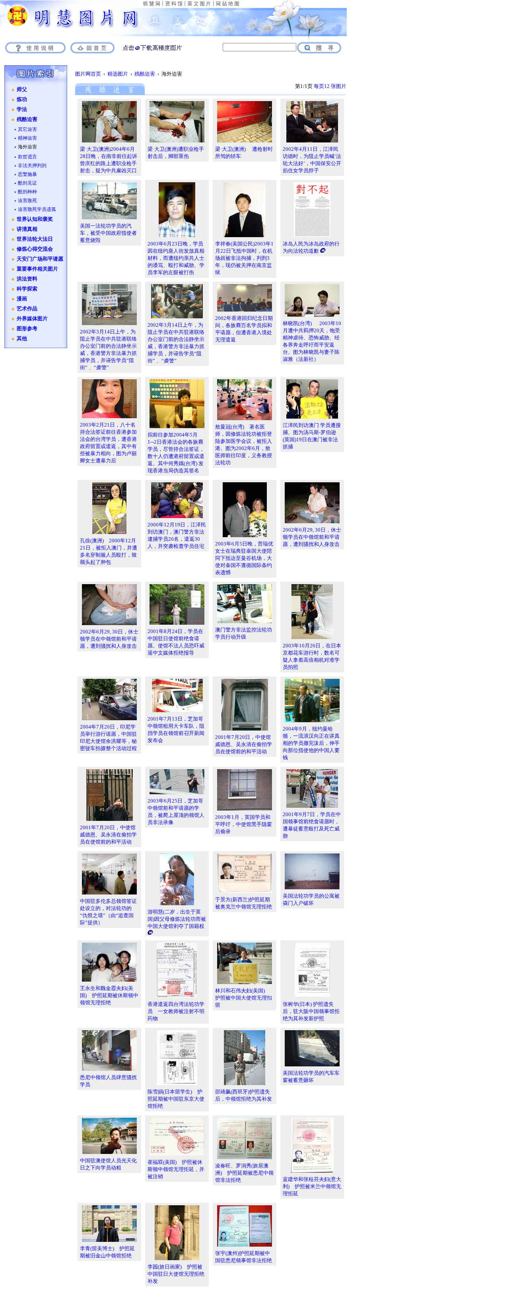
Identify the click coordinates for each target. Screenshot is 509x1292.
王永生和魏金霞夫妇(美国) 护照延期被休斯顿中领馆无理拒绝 (109, 995)
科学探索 (27, 289)
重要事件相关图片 (37, 269)
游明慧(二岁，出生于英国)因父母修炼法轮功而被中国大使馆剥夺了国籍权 (177, 919)
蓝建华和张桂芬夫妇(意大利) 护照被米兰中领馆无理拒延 (312, 1186)
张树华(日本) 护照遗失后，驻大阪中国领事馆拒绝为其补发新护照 (311, 1011)
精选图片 (117, 74)
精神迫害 (27, 138)
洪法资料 (27, 279)
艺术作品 (27, 309)
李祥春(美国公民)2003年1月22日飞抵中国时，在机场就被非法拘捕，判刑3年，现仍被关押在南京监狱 (244, 258)
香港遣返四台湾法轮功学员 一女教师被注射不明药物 (176, 1011)
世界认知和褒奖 (35, 219)
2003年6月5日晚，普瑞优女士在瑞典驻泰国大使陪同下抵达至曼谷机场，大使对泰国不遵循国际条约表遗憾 (244, 558)
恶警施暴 (27, 174)
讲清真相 (27, 229)
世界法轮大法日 (35, 239)
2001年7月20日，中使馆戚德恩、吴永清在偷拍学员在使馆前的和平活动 (243, 744)
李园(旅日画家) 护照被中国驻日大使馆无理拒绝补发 (176, 1274)
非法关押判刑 (32, 165)
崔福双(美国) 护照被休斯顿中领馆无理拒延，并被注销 (176, 1169)
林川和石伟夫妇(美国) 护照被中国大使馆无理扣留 (243, 998)
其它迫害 (27, 129)
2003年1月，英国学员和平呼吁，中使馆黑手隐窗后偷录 (243, 824)
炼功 (22, 99)
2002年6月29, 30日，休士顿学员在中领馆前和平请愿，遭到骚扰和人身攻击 (312, 537)
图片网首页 (88, 74)
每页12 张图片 (330, 86)
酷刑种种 (27, 192)
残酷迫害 (27, 119)
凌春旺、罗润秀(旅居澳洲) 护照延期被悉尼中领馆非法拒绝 (244, 1173)
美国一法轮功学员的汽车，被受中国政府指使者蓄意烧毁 (108, 233)
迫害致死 (27, 200)
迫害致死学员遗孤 (37, 209)
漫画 (22, 299)
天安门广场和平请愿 (40, 259)
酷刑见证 (27, 183)
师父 (22, 89)
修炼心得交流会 (35, 249)
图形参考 (27, 328)
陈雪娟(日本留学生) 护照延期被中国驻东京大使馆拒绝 (176, 1099)
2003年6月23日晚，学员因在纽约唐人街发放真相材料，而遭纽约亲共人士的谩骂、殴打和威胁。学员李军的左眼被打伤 (176, 258)
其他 (22, 338)
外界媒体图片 (32, 319)
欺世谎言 (27, 157)
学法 (22, 109)
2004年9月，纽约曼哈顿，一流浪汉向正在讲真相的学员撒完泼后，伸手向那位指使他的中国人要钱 (311, 743)
